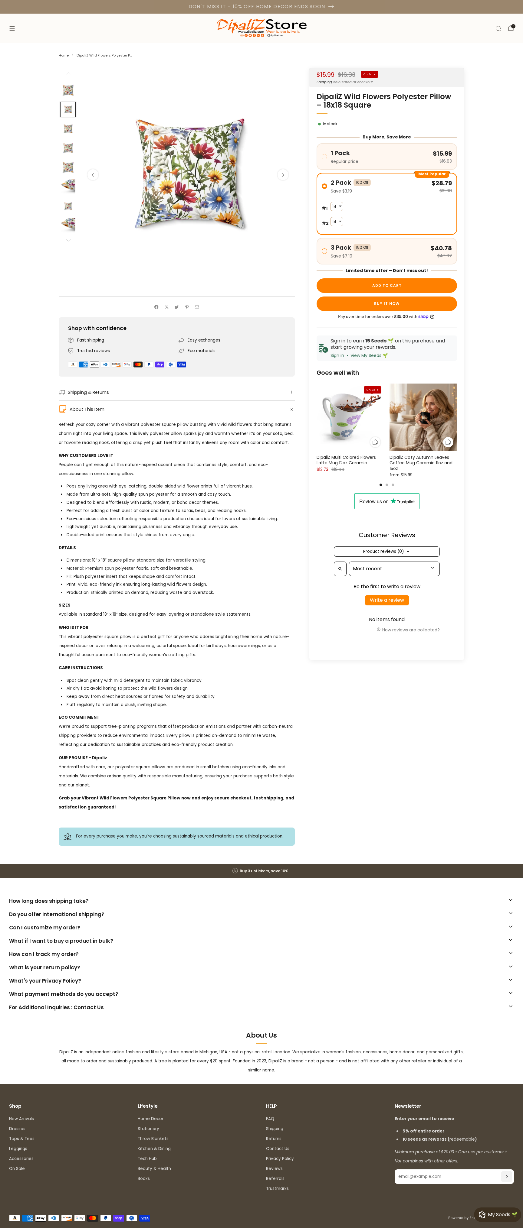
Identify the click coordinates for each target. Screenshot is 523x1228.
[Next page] (457, 417)
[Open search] (340, 569)
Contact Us (277, 1149)
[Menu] (12, 28)
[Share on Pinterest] (187, 307)
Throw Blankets (153, 1139)
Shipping (324, 81)
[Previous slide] (93, 174)
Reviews (274, 1168)
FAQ (270, 1119)
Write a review (387, 600)
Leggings (18, 1149)
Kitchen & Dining (154, 1149)
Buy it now (387, 303)
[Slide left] (68, 75)
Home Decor (150, 1119)
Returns (273, 1139)
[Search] (498, 28)
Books (144, 1178)
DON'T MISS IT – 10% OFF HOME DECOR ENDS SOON (257, 6)
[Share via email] (197, 307)
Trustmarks (277, 1188)
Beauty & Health (154, 1168)
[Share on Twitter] (177, 307)
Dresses (17, 1129)
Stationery (148, 1129)
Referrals (275, 1178)
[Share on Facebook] (156, 307)
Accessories (21, 1159)
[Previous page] (316, 417)
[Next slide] (283, 174)
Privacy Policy (280, 1159)
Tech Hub (147, 1159)
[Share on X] (166, 307)
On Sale (17, 1168)
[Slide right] (68, 240)
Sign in (337, 355)
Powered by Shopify (465, 1218)
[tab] (381, 485)
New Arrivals (21, 1119)
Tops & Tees (22, 1139)
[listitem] (261, 871)
